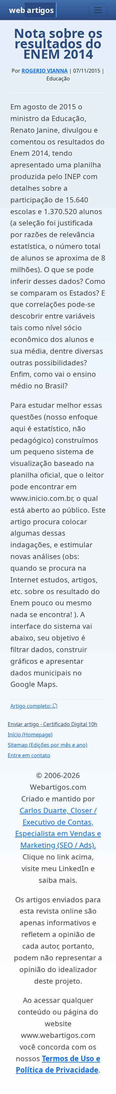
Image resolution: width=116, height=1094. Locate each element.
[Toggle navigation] (98, 10)
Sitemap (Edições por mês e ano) (47, 744)
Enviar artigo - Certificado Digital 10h (52, 724)
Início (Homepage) (30, 734)
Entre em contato (29, 755)
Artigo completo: (31, 706)
